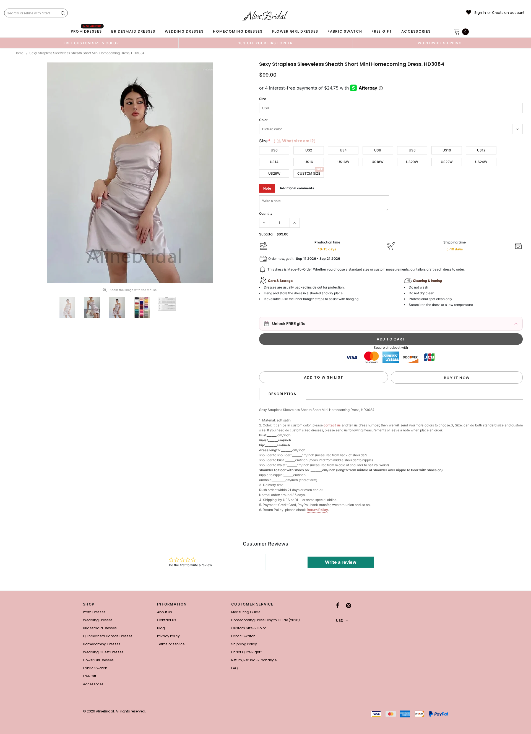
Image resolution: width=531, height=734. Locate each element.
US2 (308, 150)
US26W (274, 173)
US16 (308, 162)
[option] (91, 43)
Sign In (480, 13)
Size (262, 99)
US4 (343, 150)
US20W (412, 162)
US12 (481, 150)
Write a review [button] (340, 562)
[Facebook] (338, 606)
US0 (274, 150)
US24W (481, 162)
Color (263, 120)
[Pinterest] (348, 606)
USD (339, 620)
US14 (274, 162)
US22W (447, 162)
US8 (412, 150)
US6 (377, 150)
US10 (446, 150)
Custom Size (308, 173)
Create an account (508, 13)
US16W (343, 162)
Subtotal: (266, 234)
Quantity (265, 213)
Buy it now (457, 378)
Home (19, 53)
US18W (378, 162)
